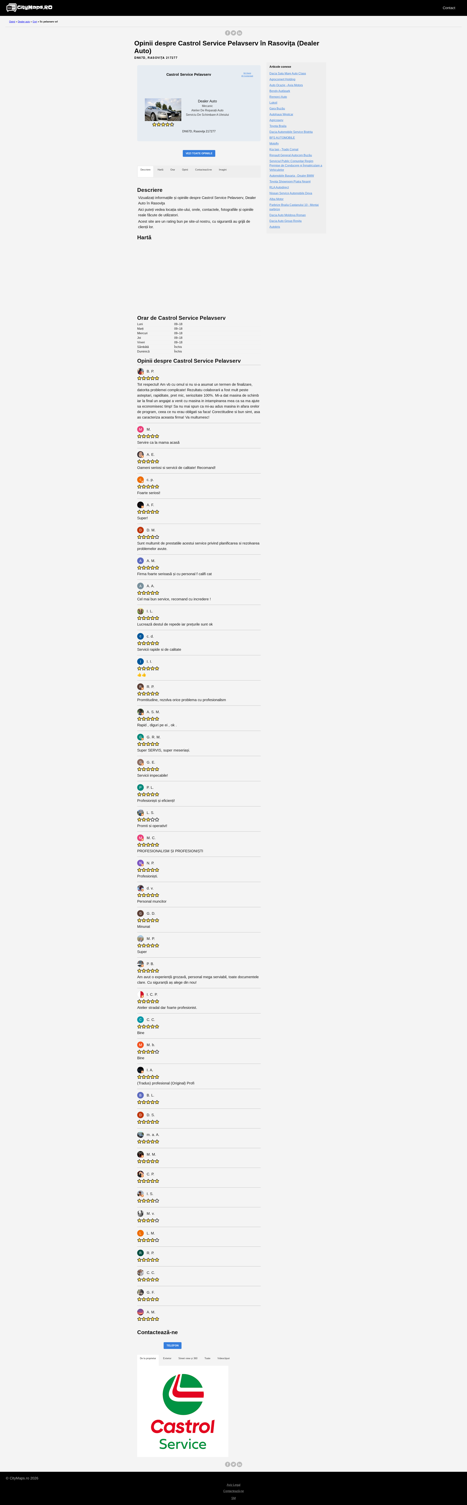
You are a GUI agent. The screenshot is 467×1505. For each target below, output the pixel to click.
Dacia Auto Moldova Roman (287, 215)
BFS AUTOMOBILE (282, 137)
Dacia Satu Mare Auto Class (287, 73)
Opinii (12, 21)
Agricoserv (276, 120)
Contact (449, 8)
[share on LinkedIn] (239, 34)
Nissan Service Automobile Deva (290, 193)
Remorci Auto (278, 97)
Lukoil (273, 102)
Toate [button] (207, 1358)
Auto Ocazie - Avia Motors (286, 85)
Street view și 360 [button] (187, 1358)
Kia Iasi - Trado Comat (283, 149)
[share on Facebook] (228, 34)
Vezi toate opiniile (199, 153)
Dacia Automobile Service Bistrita (291, 132)
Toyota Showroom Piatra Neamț (289, 181)
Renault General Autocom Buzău (290, 155)
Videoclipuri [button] (223, 1358)
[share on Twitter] (233, 34)
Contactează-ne (233, 1491)
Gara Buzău (277, 108)
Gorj (35, 21)
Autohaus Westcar (281, 114)
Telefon (173, 1345)
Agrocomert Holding (282, 79)
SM (233, 1498)
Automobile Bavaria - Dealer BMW (291, 175)
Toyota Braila (277, 126)
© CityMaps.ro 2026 (22, 1478)
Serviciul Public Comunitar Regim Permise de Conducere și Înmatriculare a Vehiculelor (295, 166)
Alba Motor (276, 199)
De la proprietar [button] (148, 1358)
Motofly (274, 143)
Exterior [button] (167, 1358)
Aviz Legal (233, 1484)
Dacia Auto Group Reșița (285, 221)
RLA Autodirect (279, 187)
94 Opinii (247, 73)
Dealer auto (24, 21)
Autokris (274, 227)
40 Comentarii (247, 76)
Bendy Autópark (279, 91)
